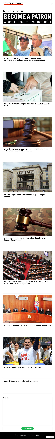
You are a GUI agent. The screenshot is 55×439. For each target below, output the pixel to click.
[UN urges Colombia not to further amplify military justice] (27, 309)
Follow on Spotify (27, 428)
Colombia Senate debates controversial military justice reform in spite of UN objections (26, 282)
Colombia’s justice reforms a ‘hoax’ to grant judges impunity (24, 195)
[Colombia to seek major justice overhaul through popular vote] (27, 87)
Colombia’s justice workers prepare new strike (22, 367)
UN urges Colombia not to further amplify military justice (27, 325)
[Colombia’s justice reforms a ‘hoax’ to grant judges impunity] (27, 177)
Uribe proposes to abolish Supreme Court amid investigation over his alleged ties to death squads (24, 59)
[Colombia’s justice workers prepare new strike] (27, 351)
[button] (50, 437)
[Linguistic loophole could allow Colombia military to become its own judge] (27, 222)
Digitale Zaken (34, 435)
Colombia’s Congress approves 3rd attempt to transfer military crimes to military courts (26, 150)
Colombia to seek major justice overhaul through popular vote (27, 105)
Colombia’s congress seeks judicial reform (21, 381)
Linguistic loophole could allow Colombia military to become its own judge (25, 239)
